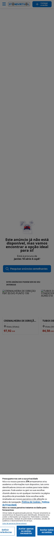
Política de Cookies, (31, 502)
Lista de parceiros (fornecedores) (14, 523)
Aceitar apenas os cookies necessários (26, 531)
